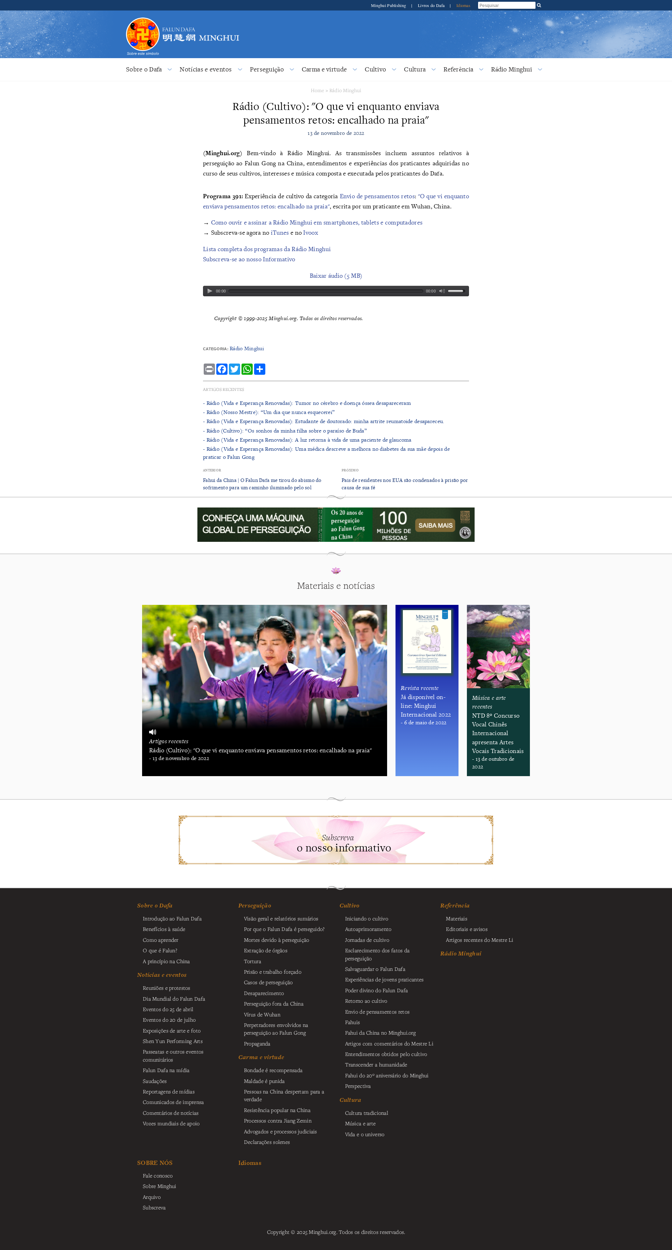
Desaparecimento (264, 992)
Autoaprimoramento (368, 928)
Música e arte (360, 1123)
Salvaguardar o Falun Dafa (375, 968)
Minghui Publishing (389, 5)
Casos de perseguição (268, 982)
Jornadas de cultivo (367, 939)
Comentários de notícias (171, 1112)
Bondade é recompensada (273, 1069)
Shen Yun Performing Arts (173, 1040)
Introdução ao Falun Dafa (172, 918)
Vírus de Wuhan (262, 1014)
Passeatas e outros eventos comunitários (173, 1055)
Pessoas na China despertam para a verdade (284, 1095)
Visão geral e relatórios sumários (281, 918)
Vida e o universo (365, 1134)
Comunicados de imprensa (173, 1101)
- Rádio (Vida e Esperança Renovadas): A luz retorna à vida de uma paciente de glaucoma (307, 439)
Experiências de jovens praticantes (384, 979)
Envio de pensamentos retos (377, 196)
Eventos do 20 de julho (169, 1019)
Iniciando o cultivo (366, 918)
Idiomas (463, 5)
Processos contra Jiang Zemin (278, 1120)
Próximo (350, 470)
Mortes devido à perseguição (276, 939)
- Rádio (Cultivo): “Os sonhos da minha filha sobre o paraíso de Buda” (285, 430)
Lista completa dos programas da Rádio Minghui (267, 249)
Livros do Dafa (432, 5)
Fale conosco (158, 1175)
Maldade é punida (264, 1080)
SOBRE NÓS (155, 1163)
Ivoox (310, 232)
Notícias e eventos (206, 69)
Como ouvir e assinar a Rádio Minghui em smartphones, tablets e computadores (317, 222)
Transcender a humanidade (376, 1064)
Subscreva (154, 1207)
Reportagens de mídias (169, 1091)
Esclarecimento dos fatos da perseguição (377, 954)
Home (317, 90)
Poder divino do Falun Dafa (376, 990)
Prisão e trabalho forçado (272, 971)
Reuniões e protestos (166, 987)
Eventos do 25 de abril (168, 1009)
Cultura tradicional (366, 1112)
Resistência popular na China (277, 1109)
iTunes (280, 232)
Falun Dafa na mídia (166, 1069)
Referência (458, 69)
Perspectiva (358, 1085)
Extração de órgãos (265, 950)
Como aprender (160, 939)
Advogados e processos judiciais (280, 1131)
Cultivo (375, 69)
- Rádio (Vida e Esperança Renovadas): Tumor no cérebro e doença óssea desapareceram (307, 403)
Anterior (212, 470)
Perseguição (267, 69)
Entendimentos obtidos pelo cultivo (386, 1053)
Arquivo (152, 1196)
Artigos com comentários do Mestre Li (389, 1043)
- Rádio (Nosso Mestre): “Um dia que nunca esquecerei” (269, 412)
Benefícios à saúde (164, 928)
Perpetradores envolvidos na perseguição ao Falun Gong (276, 1028)
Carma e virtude (324, 69)
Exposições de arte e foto (172, 1030)
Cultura (415, 69)
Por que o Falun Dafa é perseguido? (284, 928)
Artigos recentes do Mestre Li (479, 939)
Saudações (155, 1080)
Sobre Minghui (159, 1185)
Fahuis (352, 1021)
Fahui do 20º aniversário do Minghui (387, 1075)
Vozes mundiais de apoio (171, 1123)
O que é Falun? (160, 950)
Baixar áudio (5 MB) (336, 275)
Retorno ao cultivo (366, 1000)
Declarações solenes (267, 1141)
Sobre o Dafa (144, 69)
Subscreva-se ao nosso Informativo (249, 259)
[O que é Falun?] (143, 16)
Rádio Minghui (511, 69)
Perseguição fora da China (273, 1003)
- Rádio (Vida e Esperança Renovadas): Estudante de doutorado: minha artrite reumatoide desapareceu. (323, 421)
